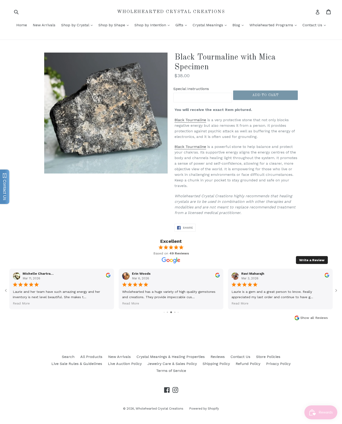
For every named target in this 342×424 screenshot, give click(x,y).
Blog (239, 25)
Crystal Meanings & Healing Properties (171, 356)
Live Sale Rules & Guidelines (76, 363)
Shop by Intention (153, 25)
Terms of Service (171, 370)
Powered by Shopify (204, 408)
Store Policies (268, 356)
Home (21, 25)
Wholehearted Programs (274, 25)
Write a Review (312, 260)
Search (68, 356)
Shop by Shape (114, 25)
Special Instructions (191, 89)
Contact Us (315, 25)
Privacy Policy (278, 363)
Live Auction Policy (125, 363)
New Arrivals (44, 25)
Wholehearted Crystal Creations (171, 12)
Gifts (182, 25)
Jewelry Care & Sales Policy (172, 363)
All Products (91, 356)
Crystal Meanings (211, 25)
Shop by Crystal (78, 25)
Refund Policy (248, 363)
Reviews (218, 356)
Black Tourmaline (190, 120)
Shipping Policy (216, 363)
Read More (239, 303)
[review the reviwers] (327, 276)
